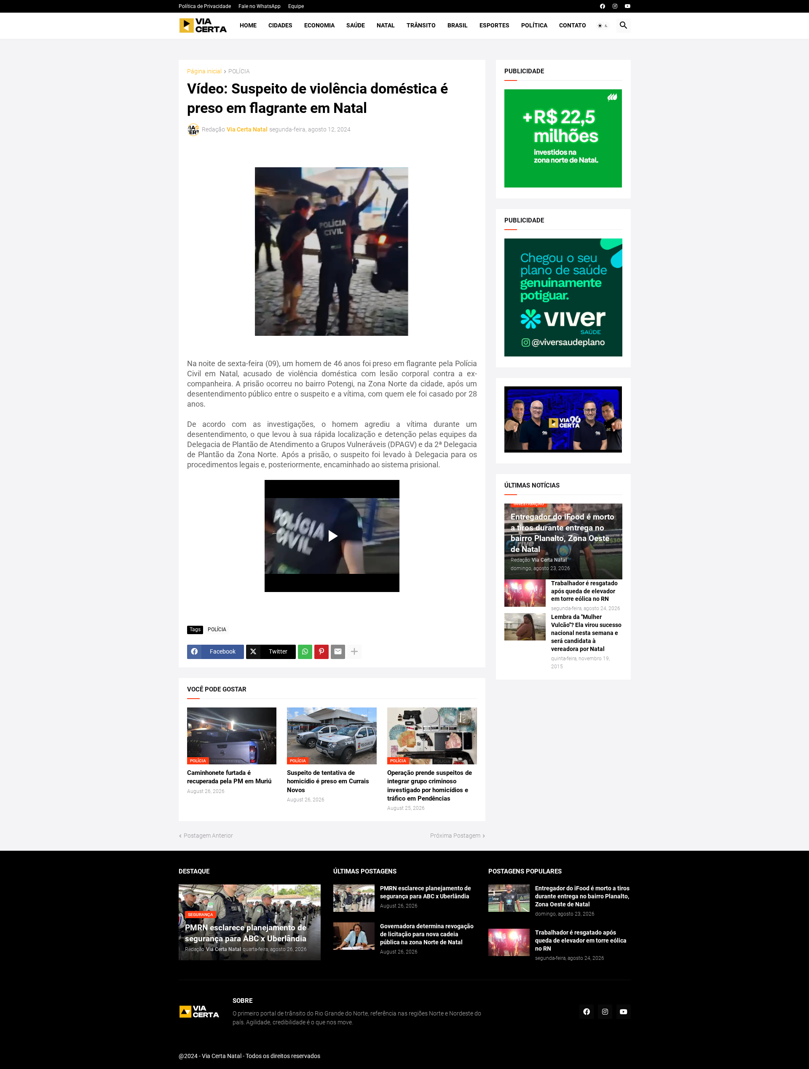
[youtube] (628, 6)
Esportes (494, 25)
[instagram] (615, 6)
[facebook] (602, 6)
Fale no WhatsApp (259, 6)
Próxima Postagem (455, 835)
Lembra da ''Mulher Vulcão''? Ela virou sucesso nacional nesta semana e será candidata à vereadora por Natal (586, 633)
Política (534, 25)
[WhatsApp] (305, 652)
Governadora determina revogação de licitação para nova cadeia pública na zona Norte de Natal (427, 934)
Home (248, 25)
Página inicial (204, 71)
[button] (603, 25)
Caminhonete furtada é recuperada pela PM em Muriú (229, 777)
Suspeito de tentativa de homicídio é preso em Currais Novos (328, 781)
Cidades (280, 25)
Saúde (355, 25)
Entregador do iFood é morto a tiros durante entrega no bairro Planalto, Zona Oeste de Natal (582, 896)
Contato (572, 25)
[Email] (338, 652)
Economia (319, 25)
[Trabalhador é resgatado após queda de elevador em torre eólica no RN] (525, 593)
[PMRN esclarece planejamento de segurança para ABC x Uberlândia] (354, 898)
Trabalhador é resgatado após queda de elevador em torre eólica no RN (584, 591)
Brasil (457, 25)
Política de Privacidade (205, 6)
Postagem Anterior (208, 835)
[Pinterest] (321, 652)
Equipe (296, 6)
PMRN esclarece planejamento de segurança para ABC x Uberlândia (425, 892)
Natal (386, 25)
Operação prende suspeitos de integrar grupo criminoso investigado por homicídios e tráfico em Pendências (429, 785)
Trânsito (421, 25)
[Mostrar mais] (354, 652)
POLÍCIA (239, 71)
